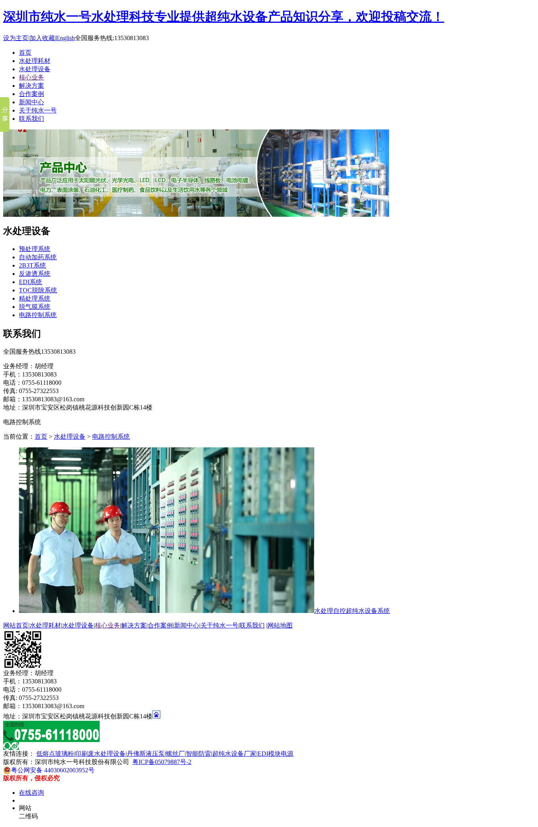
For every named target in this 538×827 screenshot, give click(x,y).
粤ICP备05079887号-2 (161, 762)
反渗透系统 (34, 273)
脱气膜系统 (34, 306)
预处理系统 (34, 249)
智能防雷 (198, 753)
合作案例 (31, 93)
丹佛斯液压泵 (146, 753)
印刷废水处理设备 (100, 753)
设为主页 (15, 38)
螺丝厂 (175, 753)
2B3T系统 (32, 265)
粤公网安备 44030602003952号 (53, 770)
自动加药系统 (38, 257)
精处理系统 (34, 298)
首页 (25, 52)
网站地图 (280, 625)
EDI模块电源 (275, 753)
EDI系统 (30, 282)
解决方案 (31, 85)
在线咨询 (31, 792)
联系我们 (31, 118)
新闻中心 (31, 102)
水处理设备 (34, 69)
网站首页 (15, 625)
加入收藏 (42, 38)
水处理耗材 (34, 60)
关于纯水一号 (38, 110)
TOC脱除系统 (38, 290)
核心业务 (31, 77)
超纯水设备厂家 (234, 753)
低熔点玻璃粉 (55, 753)
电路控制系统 (38, 315)
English (65, 38)
